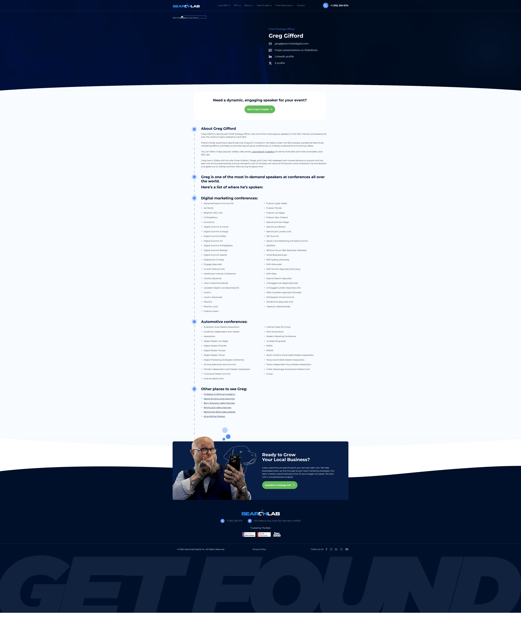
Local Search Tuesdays (263, 151)
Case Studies (263, 5)
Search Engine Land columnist (219, 398)
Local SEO (223, 5)
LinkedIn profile (284, 56)
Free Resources (283, 5)
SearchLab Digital (180, 18)
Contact (301, 5)
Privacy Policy (259, 549)
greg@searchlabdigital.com (292, 43)
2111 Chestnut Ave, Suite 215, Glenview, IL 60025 (277, 520)
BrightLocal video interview (217, 407)
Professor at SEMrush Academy (219, 394)
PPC (236, 5)
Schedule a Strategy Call (278, 485)
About (247, 5)
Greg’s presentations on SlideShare (296, 50)
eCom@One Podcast (214, 416)
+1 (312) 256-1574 (234, 520)
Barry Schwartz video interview (219, 403)
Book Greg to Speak (258, 109)
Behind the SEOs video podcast (219, 412)
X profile (280, 63)
